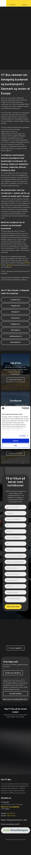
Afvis (15, 445)
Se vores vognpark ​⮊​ (15, 648)
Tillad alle (15, 440)
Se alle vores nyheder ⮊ (13, 673)
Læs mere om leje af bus (15, 379)
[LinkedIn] (15, 728)
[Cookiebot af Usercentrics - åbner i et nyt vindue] (22, 408)
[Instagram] (15, 734)
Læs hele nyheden (15, 691)
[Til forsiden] (15, 11)
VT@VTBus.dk (10, 815)
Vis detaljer (22, 435)
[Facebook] (15, 722)
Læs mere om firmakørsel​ (15, 453)
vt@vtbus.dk (10, 265)
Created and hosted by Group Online (15, 839)
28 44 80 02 (11, 813)
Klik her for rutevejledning (10, 807)
